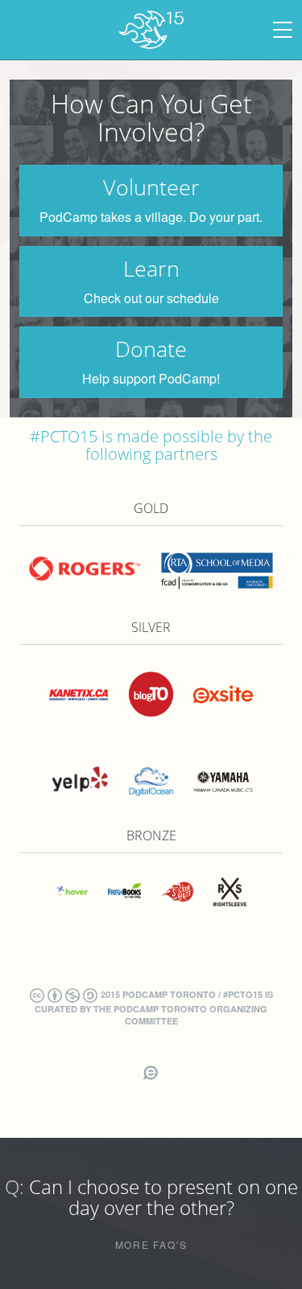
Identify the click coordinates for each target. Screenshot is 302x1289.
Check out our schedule (151, 298)
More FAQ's (151, 1244)
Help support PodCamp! (151, 379)
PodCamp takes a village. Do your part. (151, 217)
